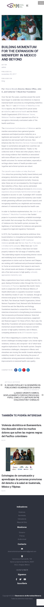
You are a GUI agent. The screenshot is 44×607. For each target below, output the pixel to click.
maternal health (20, 112)
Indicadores (22, 519)
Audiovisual (22, 539)
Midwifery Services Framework (26, 143)
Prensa (21, 536)
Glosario (22, 532)
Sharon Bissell (11, 89)
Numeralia (22, 515)
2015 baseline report (29, 333)
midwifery (7, 112)
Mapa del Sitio (22, 522)
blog (3, 81)
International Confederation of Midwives (20, 128)
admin (4, 67)
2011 (11, 106)
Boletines (22, 512)
